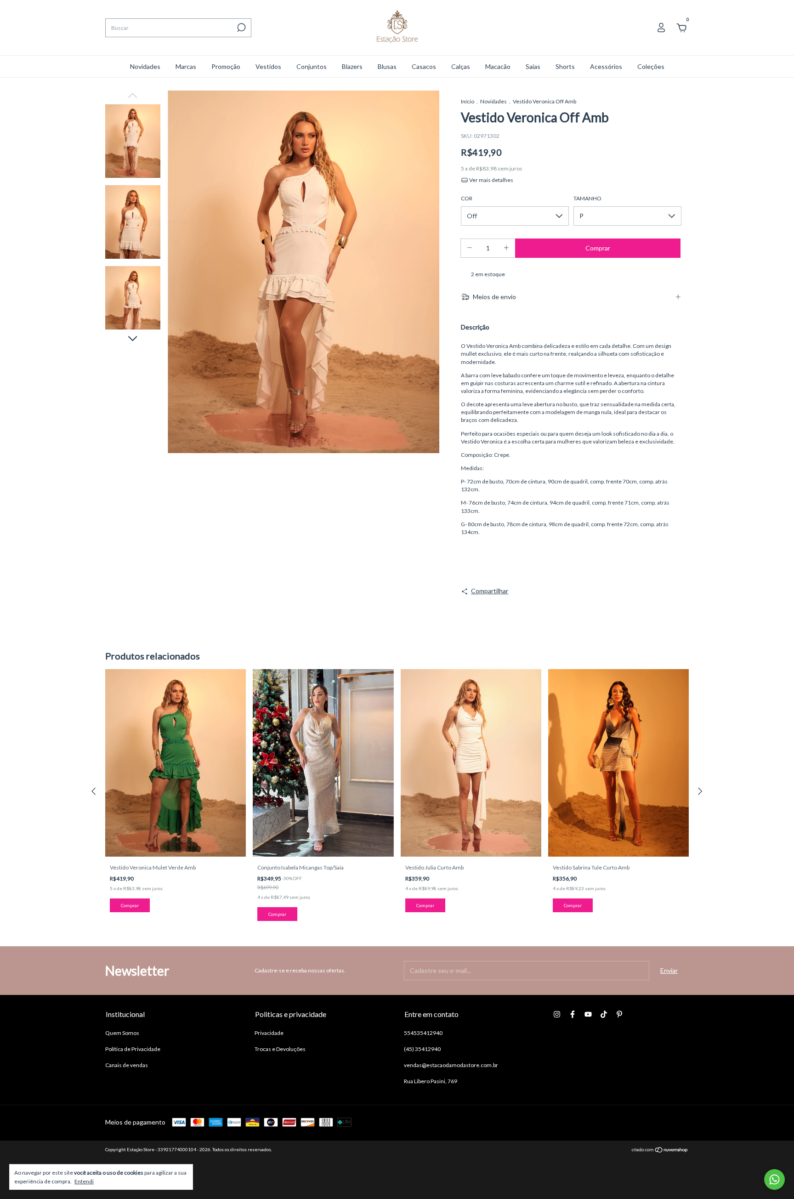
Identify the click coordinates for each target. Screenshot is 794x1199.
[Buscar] (240, 27)
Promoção (225, 66)
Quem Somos (122, 1032)
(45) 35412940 (422, 1049)
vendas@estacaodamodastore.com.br (451, 1065)
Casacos (424, 66)
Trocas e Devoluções (280, 1049)
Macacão (497, 66)
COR (466, 198)
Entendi (84, 1181)
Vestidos (268, 66)
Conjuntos (311, 66)
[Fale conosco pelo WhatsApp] (774, 1179)
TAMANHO (587, 198)
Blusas (387, 66)
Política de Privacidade (132, 1049)
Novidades (145, 66)
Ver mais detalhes (490, 179)
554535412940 (423, 1032)
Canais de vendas (126, 1065)
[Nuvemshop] (660, 1150)
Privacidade (269, 1032)
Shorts (565, 66)
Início (467, 101)
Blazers (352, 66)
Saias (533, 66)
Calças (460, 66)
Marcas (186, 66)
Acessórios (606, 66)
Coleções (650, 66)
